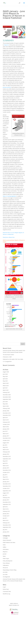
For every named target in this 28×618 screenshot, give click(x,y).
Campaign (5, 538)
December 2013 (7, 484)
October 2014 (6, 472)
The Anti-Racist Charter (8, 354)
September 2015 (7, 458)
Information (6, 549)
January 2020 (6, 410)
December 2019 (7, 413)
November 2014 (7, 470)
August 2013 (6, 493)
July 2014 (5, 474)
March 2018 (6, 426)
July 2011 (5, 518)
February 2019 (6, 422)
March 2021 (6, 390)
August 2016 (6, 442)
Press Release (6, 563)
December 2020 (7, 394)
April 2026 (5, 378)
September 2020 (7, 399)
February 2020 (6, 408)
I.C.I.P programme (7, 361)
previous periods (7, 87)
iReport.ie (6, 45)
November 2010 (7, 525)
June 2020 (5, 401)
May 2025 (5, 381)
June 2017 (5, 431)
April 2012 (5, 506)
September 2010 (7, 527)
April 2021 (5, 388)
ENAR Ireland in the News (9, 542)
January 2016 (6, 454)
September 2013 (7, 490)
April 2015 (5, 463)
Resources (5, 567)
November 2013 (7, 486)
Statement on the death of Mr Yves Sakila (13, 359)
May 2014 (5, 477)
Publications (6, 565)
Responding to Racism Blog (9, 570)
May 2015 (5, 461)
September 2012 (7, 504)
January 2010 (6, 532)
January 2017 (6, 436)
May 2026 (5, 376)
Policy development (7, 561)
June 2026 (5, 374)
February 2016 (6, 452)
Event (4, 544)
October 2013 (6, 488)
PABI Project (6, 558)
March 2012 (6, 509)
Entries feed (6, 589)
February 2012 (6, 511)
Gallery (4, 547)
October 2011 (6, 516)
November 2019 (7, 415)
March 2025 (6, 383)
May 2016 (5, 447)
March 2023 (6, 385)
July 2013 (5, 495)
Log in (4, 587)
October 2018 (6, 424)
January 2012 (6, 513)
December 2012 (7, 502)
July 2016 (5, 445)
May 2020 (5, 404)
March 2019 (6, 420)
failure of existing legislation (9, 196)
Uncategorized (6, 576)
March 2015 (6, 465)
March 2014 (6, 479)
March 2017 (6, 433)
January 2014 (6, 481)
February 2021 (6, 392)
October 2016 (6, 440)
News (4, 556)
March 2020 (6, 406)
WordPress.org (6, 593)
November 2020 (7, 397)
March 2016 (6, 449)
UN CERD (5, 572)
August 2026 (6, 372)
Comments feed (7, 591)
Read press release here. (9, 237)
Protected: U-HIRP (7, 357)
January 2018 (6, 429)
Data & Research (7, 540)
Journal (4, 554)
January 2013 (6, 500)
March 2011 (6, 520)
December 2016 (7, 438)
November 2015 (7, 456)
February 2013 (6, 497)
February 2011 (6, 522)
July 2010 (5, 529)
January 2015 (6, 468)
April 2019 (5, 417)
